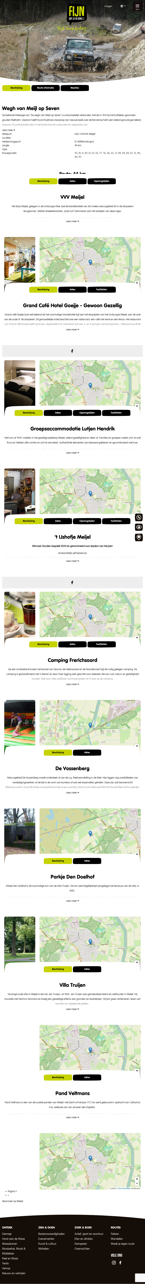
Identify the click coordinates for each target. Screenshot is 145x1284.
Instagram (114, 1263)
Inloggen (108, 6)
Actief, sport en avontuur (89, 1234)
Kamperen (81, 1243)
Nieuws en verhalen (13, 1273)
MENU (137, 9)
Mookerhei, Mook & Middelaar (13, 1251)
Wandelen (117, 1239)
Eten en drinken (84, 1239)
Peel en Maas (10, 1258)
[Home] (72, 17)
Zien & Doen (139, 527)
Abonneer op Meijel (12, 1201)
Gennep (6, 1234)
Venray (6, 1268)
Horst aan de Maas (13, 1239)
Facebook (72, 351)
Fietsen (115, 1234)
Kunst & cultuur (47, 1243)
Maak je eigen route (122, 1243)
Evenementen (46, 1239)
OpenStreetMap (124, 1188)
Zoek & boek (139, 538)
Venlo (5, 1263)
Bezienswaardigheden (51, 1234)
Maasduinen (9, 1243)
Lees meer (7, 130)
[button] (123, 6)
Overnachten (82, 1248)
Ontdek (139, 517)
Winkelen (43, 1248)
